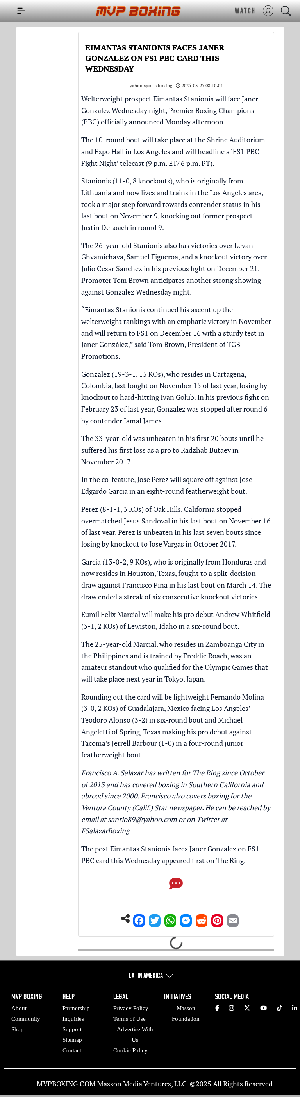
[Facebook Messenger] (186, 918)
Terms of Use (129, 1019)
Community (25, 1019)
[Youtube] (263, 1008)
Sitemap (72, 1040)
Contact (71, 1050)
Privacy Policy (130, 1008)
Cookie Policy (130, 1050)
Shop (17, 1029)
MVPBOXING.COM (66, 1083)
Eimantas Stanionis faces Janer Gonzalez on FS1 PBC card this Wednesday (170, 854)
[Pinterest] (217, 918)
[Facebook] (139, 918)
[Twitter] (154, 918)
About (19, 1008)
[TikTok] (279, 1008)
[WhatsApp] (170, 918)
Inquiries (73, 1019)
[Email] (233, 918)
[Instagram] (231, 1008)
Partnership (76, 1008)
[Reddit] (201, 918)
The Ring (230, 860)
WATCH (245, 10)
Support (72, 1029)
